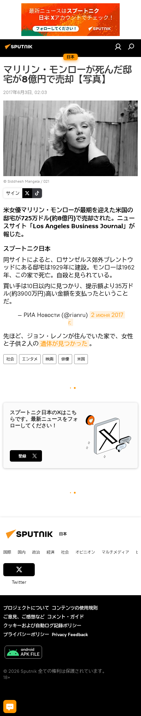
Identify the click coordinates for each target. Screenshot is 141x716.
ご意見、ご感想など (24, 617)
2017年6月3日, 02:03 (25, 92)
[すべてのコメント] (9, 706)
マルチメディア (115, 552)
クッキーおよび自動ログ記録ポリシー (42, 626)
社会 (10, 359)
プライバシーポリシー (26, 634)
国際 (7, 552)
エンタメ (30, 359)
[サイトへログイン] (118, 46)
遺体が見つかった (64, 343)
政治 (36, 552)
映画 (49, 359)
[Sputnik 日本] (19, 49)
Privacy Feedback (70, 634)
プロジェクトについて (26, 608)
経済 (50, 552)
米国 (81, 359)
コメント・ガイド (65, 617)
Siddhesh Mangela (24, 181)
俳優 (65, 359)
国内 (22, 552)
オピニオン (85, 552)
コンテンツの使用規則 (75, 608)
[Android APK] (23, 653)
